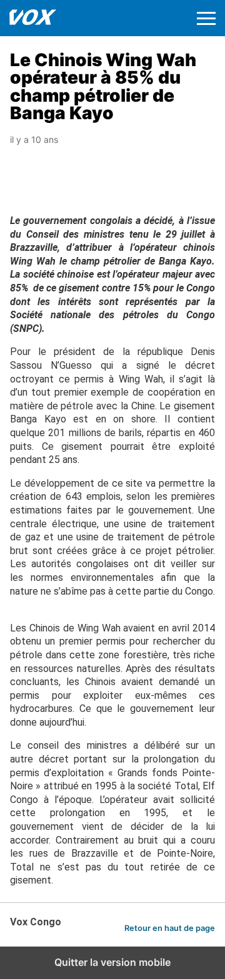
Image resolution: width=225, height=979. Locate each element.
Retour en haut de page (169, 928)
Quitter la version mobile (112, 962)
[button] (206, 18)
